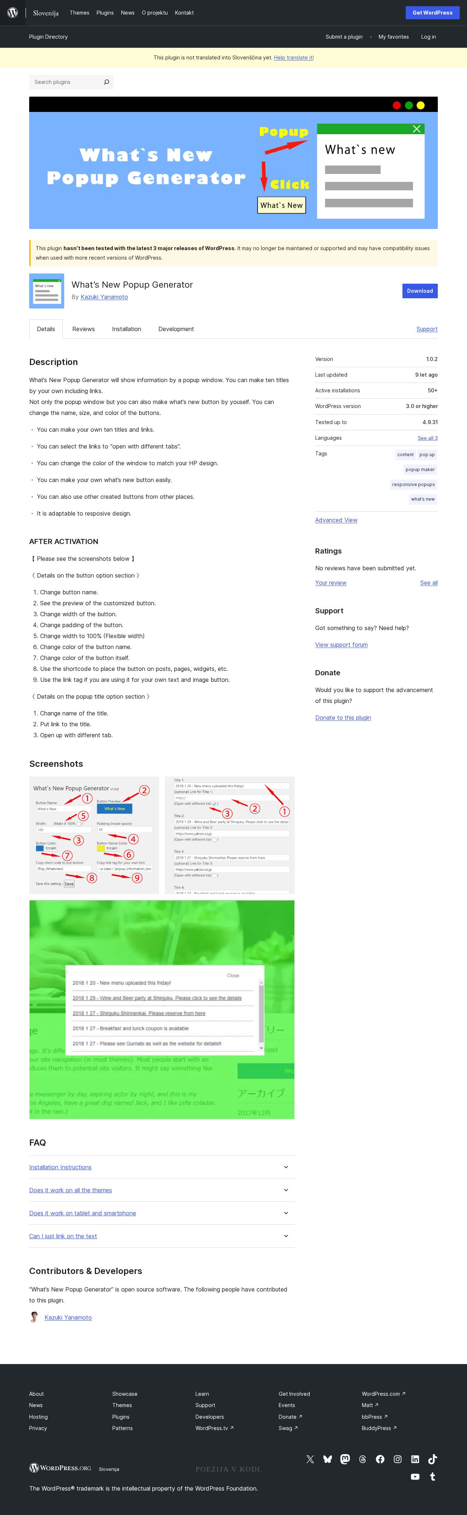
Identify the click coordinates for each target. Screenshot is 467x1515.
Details (46, 329)
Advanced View (336, 520)
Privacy (38, 1428)
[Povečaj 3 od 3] (285, 909)
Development (176, 329)
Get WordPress (433, 12)
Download (420, 291)
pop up (427, 454)
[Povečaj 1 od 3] (149, 786)
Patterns (122, 1428)
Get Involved (294, 1394)
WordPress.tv (215, 1428)
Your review (331, 582)
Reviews (83, 329)
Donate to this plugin (343, 717)
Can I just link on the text (63, 1236)
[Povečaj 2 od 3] (285, 786)
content (405, 454)
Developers (210, 1417)
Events (287, 1405)
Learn (202, 1394)
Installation (126, 329)
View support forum (341, 644)
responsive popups (413, 484)
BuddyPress (379, 1428)
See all (429, 582)
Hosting (38, 1417)
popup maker (420, 469)
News (36, 1405)
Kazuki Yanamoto (104, 296)
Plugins (121, 1417)
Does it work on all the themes (70, 1190)
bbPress (375, 1417)
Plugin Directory (48, 37)
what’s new (423, 499)
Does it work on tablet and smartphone (82, 1213)
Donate (291, 1417)
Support (427, 329)
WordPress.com (384, 1394)
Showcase (125, 1394)
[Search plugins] (106, 82)
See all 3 (428, 438)
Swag (288, 1428)
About (36, 1394)
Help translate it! (294, 57)
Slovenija (109, 1469)
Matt (370, 1405)
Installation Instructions (60, 1167)
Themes (122, 1405)
